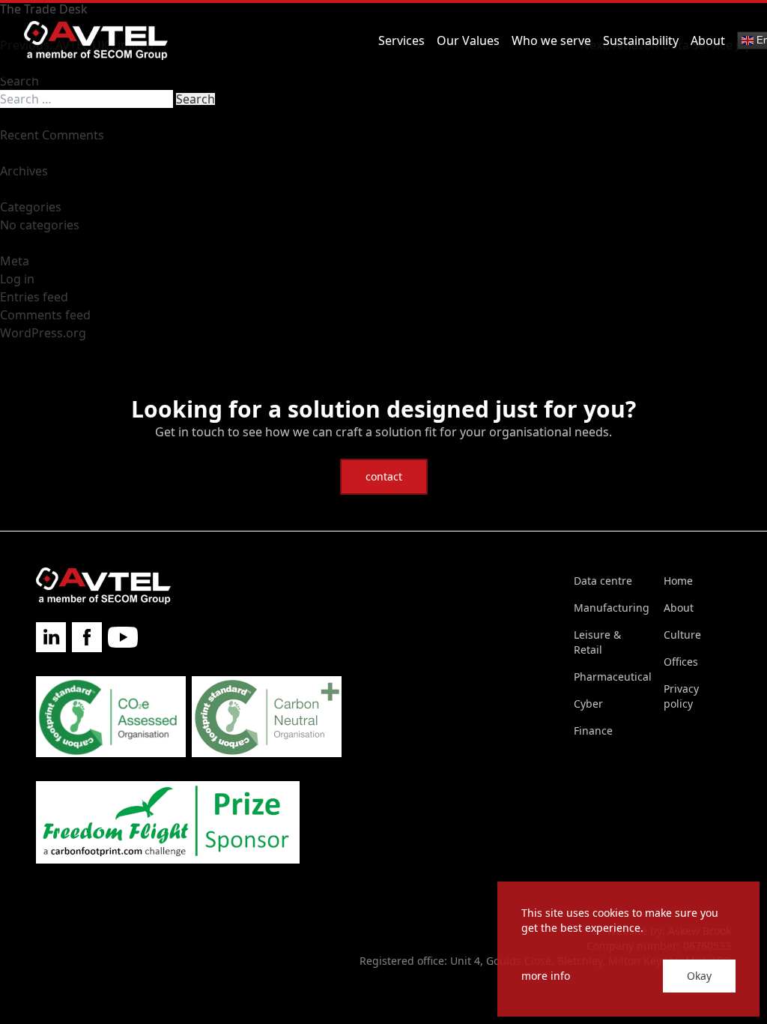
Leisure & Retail (597, 642)
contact (384, 476)
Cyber (588, 703)
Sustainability (641, 40)
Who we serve (551, 40)
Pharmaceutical (613, 676)
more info (545, 976)
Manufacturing (611, 607)
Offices (681, 661)
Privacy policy (681, 696)
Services (401, 40)
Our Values (468, 40)
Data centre (603, 580)
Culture (682, 634)
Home (678, 580)
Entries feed (34, 297)
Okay (699, 976)
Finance (593, 730)
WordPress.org (43, 333)
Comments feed (45, 315)
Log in (17, 279)
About (708, 40)
